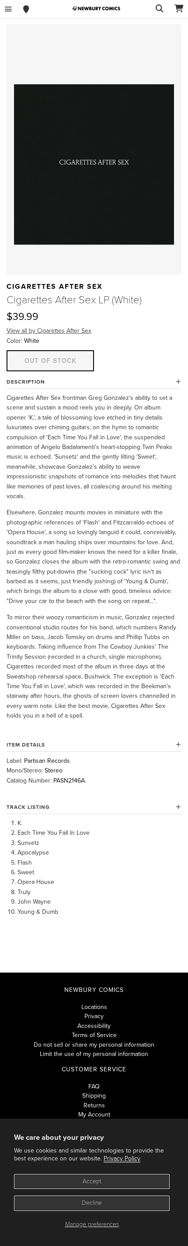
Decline (92, 1203)
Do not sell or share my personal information (94, 1045)
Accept (92, 1181)
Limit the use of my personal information (94, 1054)
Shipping (94, 1095)
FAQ (94, 1086)
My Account (94, 1114)
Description (26, 382)
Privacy (94, 1016)
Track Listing (28, 807)
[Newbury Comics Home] (96, 8)
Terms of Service (94, 1035)
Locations (94, 1007)
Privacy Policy (122, 1158)
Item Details (26, 745)
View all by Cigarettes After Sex (49, 330)
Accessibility (94, 1026)
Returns (94, 1105)
